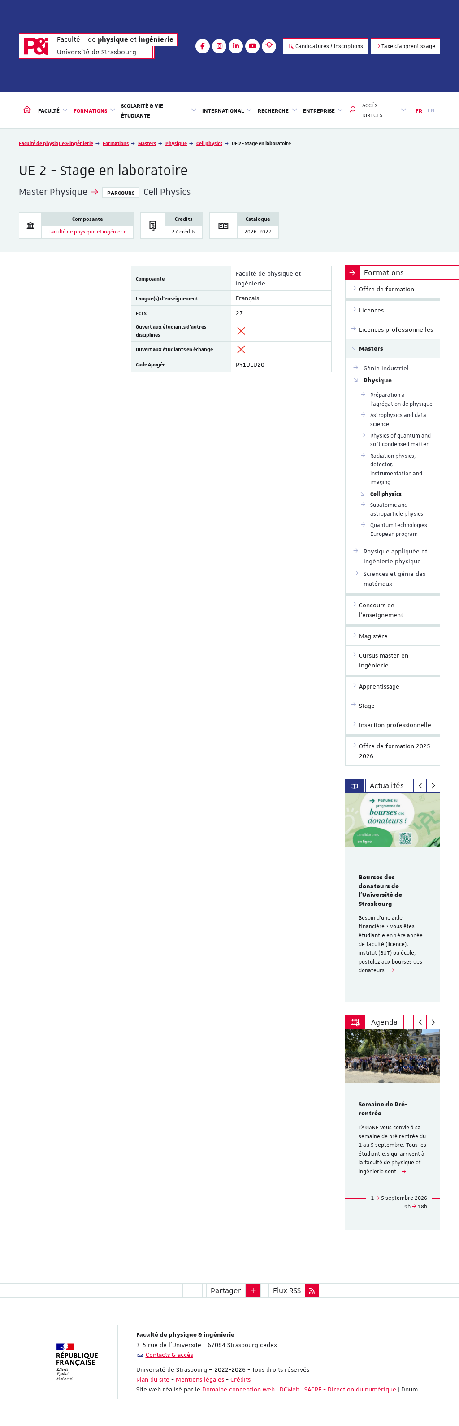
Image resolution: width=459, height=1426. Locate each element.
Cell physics (209, 143)
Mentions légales (200, 1379)
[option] (393, 897)
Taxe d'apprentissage (407, 46)
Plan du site (152, 1379)
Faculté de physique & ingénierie (56, 143)
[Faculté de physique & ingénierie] (36, 46)
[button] (352, 110)
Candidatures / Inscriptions (328, 46)
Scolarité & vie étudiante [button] (142, 110)
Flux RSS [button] (287, 1290)
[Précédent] (420, 786)
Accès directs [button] (372, 110)
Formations (116, 143)
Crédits (240, 1379)
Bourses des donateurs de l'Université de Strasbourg (380, 890)
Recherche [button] (273, 110)
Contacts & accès (169, 1355)
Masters (147, 143)
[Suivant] (433, 786)
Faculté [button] (49, 110)
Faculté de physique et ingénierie (87, 231)
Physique (176, 143)
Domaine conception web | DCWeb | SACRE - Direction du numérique (299, 1389)
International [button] (223, 110)
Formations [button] (90, 110)
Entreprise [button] (319, 110)
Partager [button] (226, 1290)
